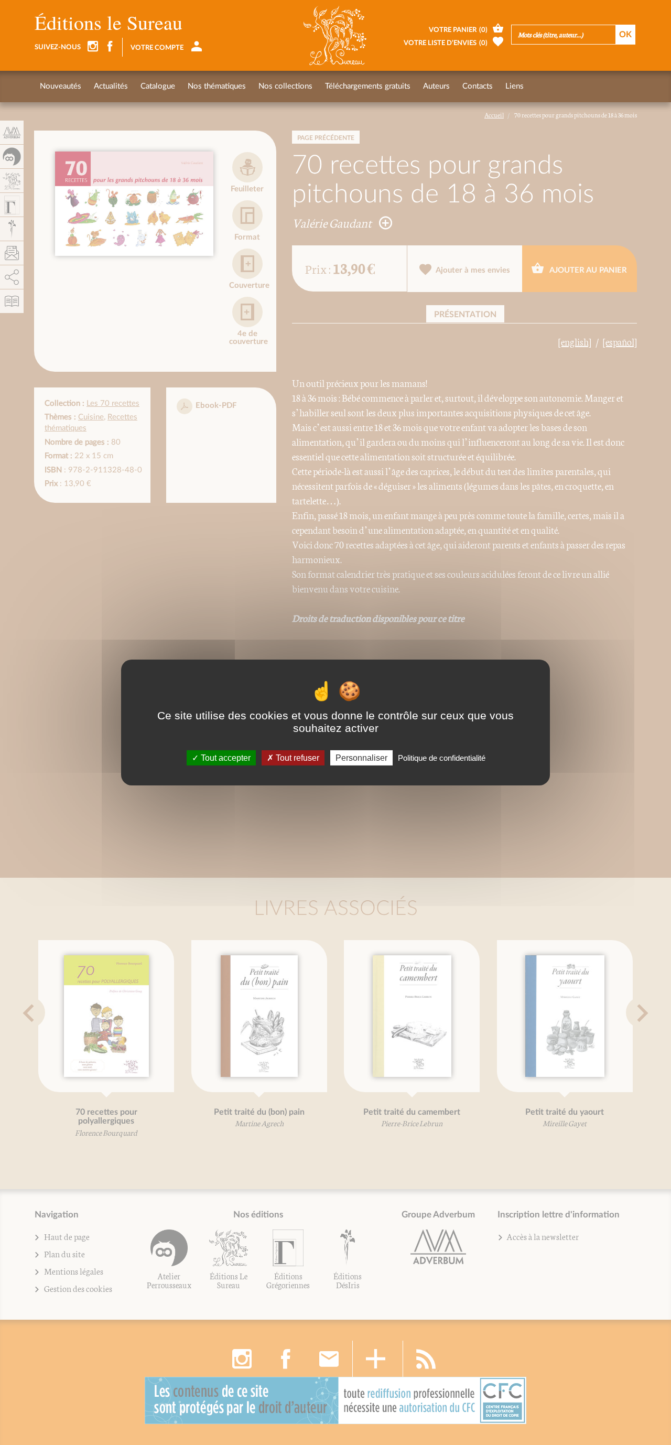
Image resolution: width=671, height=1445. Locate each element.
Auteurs (436, 86)
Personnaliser (361, 757)
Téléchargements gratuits (367, 86)
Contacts (477, 86)
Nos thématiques (217, 86)
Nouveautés (60, 86)
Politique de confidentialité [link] (441, 757)
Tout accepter (225, 757)
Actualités (111, 86)
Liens (514, 86)
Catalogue (157, 86)
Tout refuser (296, 757)
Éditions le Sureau (108, 22)
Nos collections (285, 86)
